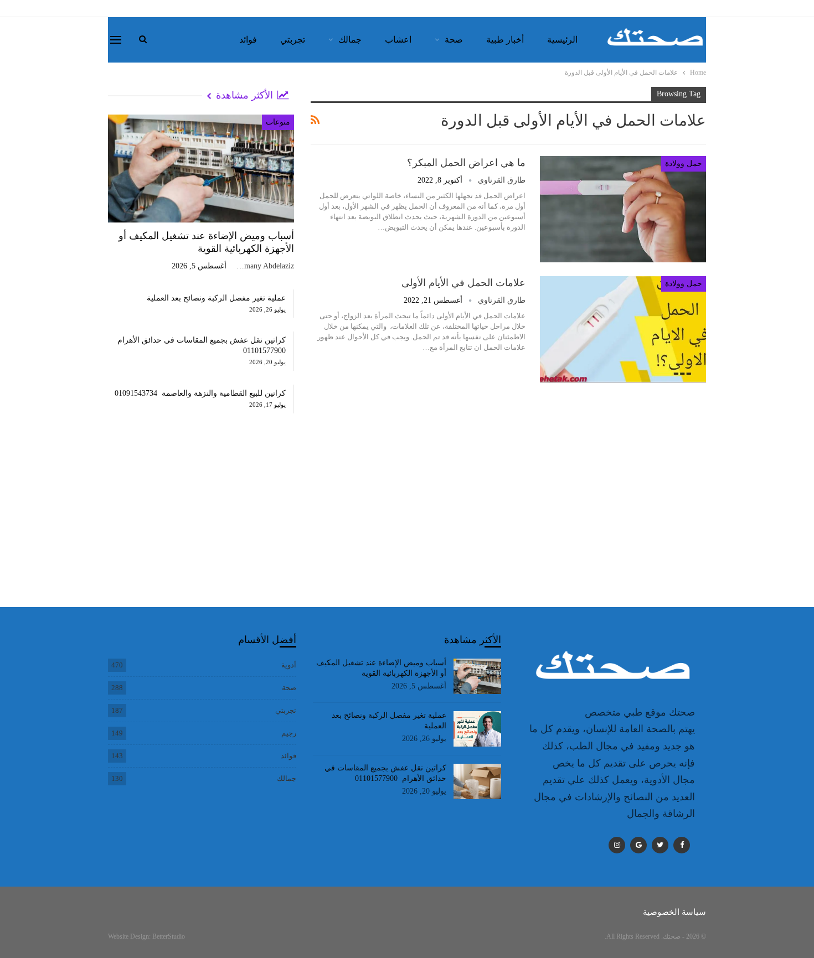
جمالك (350, 39)
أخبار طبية (505, 39)
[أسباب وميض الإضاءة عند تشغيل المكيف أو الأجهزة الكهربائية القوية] (201, 168)
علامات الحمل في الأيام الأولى (463, 282)
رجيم (288, 733)
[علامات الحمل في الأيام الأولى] (623, 329)
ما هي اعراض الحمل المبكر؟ (466, 162)
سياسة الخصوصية (674, 912)
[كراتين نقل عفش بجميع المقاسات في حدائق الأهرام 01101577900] (478, 781)
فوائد (248, 39)
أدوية (288, 665)
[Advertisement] (201, 521)
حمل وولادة (683, 163)
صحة (454, 39)
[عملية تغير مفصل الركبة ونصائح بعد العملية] (478, 729)
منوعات (278, 122)
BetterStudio (168, 936)
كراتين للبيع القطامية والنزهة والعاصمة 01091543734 (200, 393)
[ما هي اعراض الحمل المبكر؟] (623, 209)
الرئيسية (562, 39)
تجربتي (292, 39)
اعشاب (398, 39)
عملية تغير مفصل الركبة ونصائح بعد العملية (216, 298)
